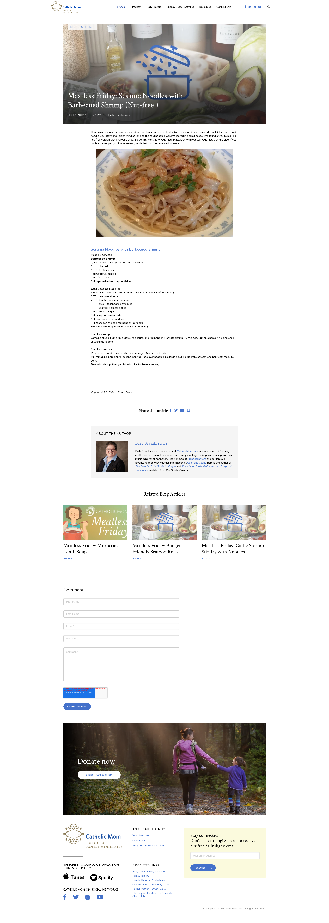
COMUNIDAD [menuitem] (223, 7)
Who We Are (140, 835)
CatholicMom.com (187, 451)
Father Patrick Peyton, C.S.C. (149, 889)
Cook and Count (196, 463)
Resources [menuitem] (205, 7)
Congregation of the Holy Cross (151, 884)
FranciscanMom (197, 459)
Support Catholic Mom (99, 775)
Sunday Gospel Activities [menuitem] (180, 7)
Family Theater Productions (148, 880)
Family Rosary (140, 876)
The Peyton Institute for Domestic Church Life (152, 894)
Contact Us (139, 840)
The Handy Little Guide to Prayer (155, 466)
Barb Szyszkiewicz (119, 115)
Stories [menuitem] (121, 7)
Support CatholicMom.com (148, 845)
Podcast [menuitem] (136, 7)
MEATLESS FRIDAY (82, 27)
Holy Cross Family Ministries (149, 871)
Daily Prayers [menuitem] (154, 7)
